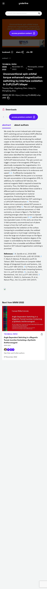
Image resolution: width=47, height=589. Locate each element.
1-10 (30, 217)
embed (5, 58)
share (18, 52)
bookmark (6, 52)
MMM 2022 (18, 302)
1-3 (10, 173)
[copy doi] (9, 98)
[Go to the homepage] (23, 3)
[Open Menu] (3, 3)
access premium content (22, 33)
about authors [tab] (21, 125)
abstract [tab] (6, 125)
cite (28, 52)
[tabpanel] (23, 212)
